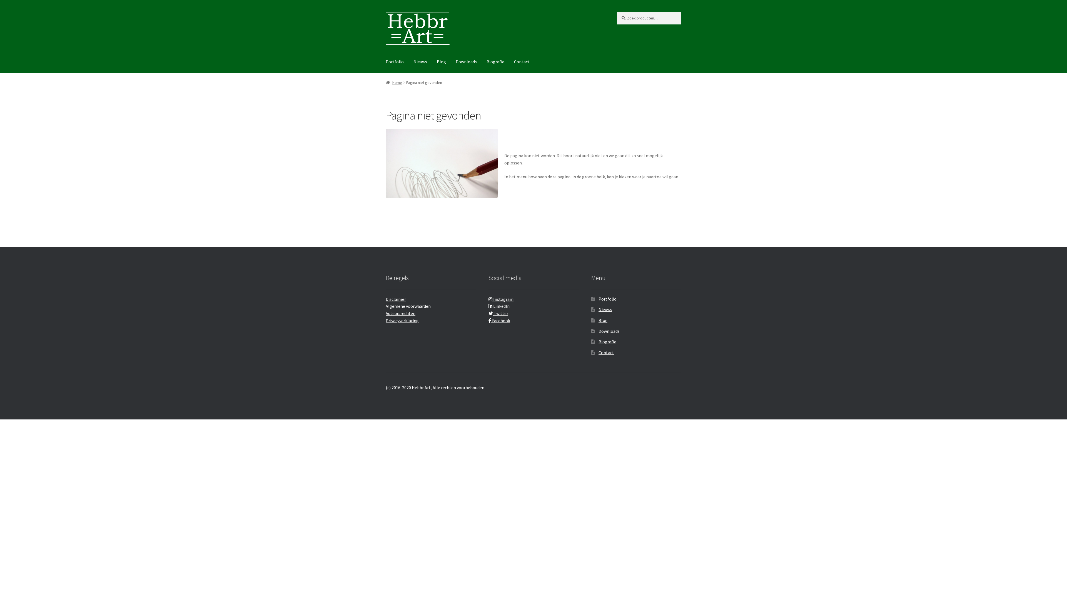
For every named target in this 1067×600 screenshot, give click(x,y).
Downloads (466, 61)
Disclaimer (396, 299)
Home (397, 82)
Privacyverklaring (402, 320)
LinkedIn (501, 306)
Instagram (502, 299)
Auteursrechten (400, 313)
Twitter (500, 313)
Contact (522, 61)
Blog (441, 61)
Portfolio (395, 61)
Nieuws (420, 61)
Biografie (495, 61)
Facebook (500, 320)
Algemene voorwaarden (408, 306)
